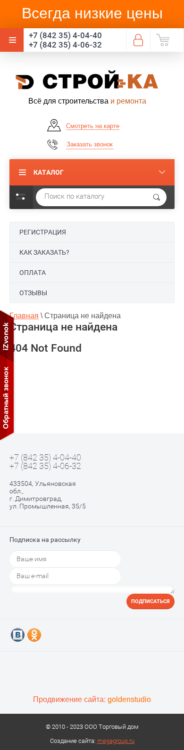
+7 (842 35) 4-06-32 (65, 44)
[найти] (157, 197)
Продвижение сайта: (92, 699)
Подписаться (150, 601)
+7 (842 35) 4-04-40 (65, 35)
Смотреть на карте (92, 125)
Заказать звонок (90, 144)
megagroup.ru (115, 740)
